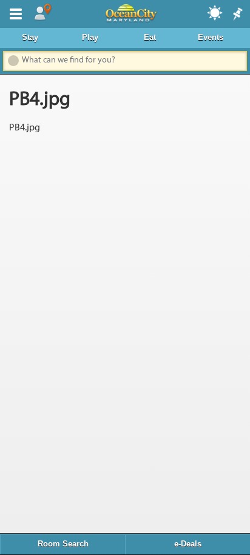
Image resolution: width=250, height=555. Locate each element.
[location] (42, 12)
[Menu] (13, 12)
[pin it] (236, 14)
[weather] (215, 12)
